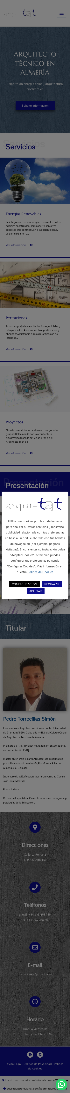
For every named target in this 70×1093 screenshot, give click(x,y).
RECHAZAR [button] (51, 584)
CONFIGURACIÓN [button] (24, 584)
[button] (61, 1084)
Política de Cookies (40, 572)
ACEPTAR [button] (35, 591)
